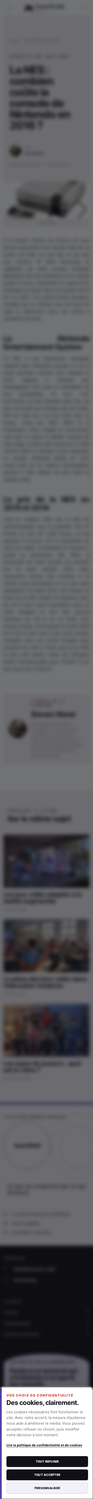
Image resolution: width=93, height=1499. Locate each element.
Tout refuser (47, 1461)
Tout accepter (47, 1475)
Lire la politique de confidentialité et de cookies (44, 1445)
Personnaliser (47, 1488)
